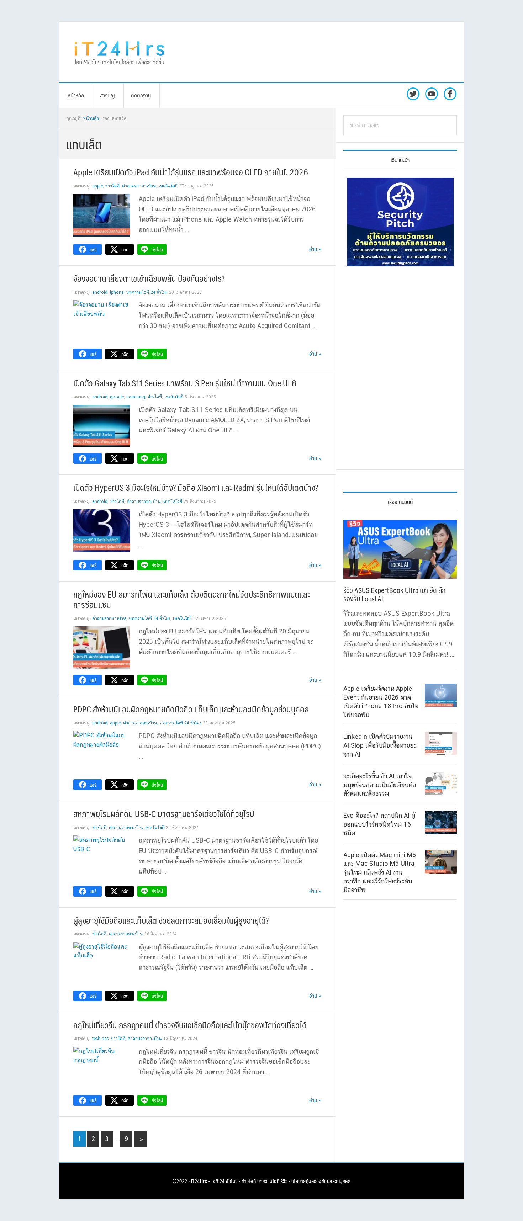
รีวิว (284, 1181)
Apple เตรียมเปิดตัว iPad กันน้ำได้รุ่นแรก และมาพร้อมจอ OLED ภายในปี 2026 (190, 172)
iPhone (116, 292)
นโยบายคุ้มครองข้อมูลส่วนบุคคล (321, 1181)
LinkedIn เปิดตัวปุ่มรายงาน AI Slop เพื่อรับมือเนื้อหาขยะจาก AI (379, 745)
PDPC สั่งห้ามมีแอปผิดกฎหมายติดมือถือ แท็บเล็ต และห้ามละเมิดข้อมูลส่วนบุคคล (191, 709)
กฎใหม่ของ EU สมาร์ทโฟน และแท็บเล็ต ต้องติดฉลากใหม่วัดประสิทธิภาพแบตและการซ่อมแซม (191, 599)
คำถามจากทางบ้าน (139, 186)
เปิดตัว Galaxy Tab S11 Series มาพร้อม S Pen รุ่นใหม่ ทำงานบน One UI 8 (184, 383)
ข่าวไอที (112, 186)
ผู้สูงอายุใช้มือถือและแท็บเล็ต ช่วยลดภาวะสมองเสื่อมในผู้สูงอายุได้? (171, 920)
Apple (97, 186)
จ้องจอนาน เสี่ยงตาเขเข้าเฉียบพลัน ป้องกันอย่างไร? (148, 278)
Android (99, 292)
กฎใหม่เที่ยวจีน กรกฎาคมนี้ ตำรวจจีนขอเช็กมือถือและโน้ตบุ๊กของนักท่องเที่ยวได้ (190, 1025)
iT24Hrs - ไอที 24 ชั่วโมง (214, 1181)
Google (117, 396)
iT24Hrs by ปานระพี (119, 52)
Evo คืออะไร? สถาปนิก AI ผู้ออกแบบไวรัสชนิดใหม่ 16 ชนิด (379, 823)
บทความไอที (268, 1181)
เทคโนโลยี (168, 186)
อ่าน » (315, 249)
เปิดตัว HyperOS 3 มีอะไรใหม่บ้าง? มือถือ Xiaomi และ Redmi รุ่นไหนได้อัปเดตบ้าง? (195, 487)
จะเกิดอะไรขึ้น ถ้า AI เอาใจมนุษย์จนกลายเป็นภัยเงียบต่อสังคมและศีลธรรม (379, 784)
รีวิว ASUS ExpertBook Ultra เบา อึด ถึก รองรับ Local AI (394, 594)
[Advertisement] (320, 52)
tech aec (100, 1038)
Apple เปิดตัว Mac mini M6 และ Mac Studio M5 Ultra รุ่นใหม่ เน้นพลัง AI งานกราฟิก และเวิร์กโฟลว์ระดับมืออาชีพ (379, 872)
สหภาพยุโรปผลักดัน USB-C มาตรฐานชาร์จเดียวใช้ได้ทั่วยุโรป (163, 813)
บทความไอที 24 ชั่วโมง (147, 292)
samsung (135, 396)
